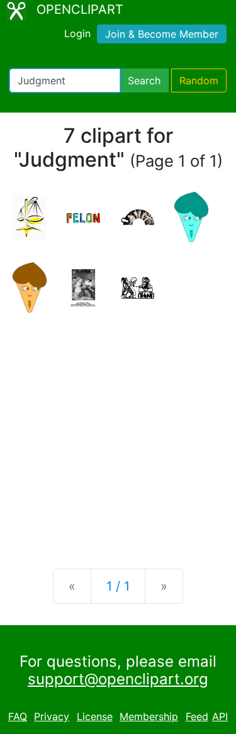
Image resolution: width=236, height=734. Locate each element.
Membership (149, 716)
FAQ (17, 716)
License (95, 716)
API (220, 716)
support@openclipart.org (118, 679)
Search (144, 80)
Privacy (51, 716)
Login (77, 33)
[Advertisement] (118, 430)
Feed (197, 716)
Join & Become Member (161, 34)
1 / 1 (118, 586)
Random (198, 80)
